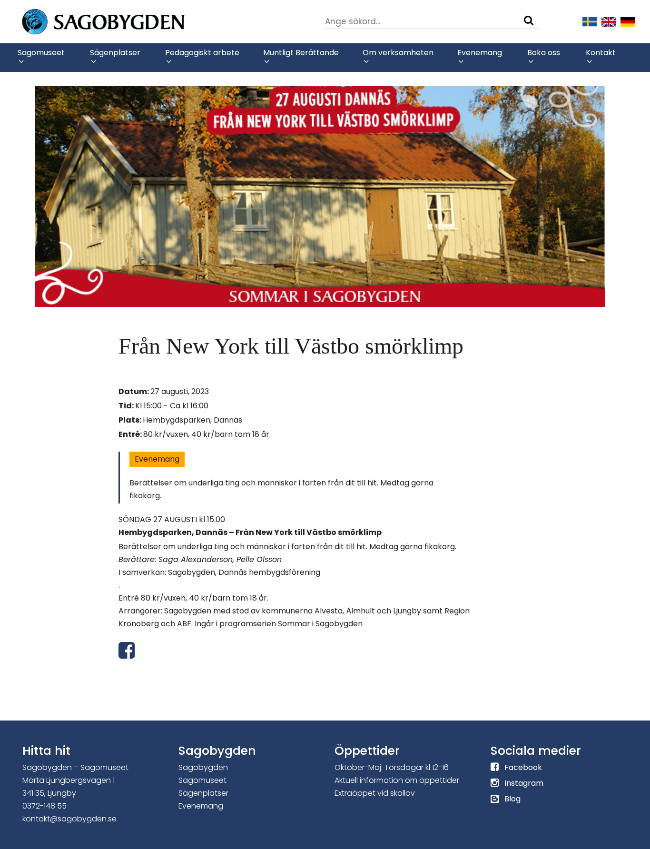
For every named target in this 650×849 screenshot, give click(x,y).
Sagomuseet (202, 780)
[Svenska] (589, 21)
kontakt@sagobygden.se (69, 818)
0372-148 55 (44, 805)
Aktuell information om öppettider (397, 780)
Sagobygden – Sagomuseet (75, 767)
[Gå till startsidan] (132, 21)
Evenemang (157, 459)
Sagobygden (203, 767)
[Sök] (528, 20)
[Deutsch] (627, 21)
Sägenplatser (203, 793)
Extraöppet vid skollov (375, 793)
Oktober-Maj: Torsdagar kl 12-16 (392, 767)
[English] (608, 21)
